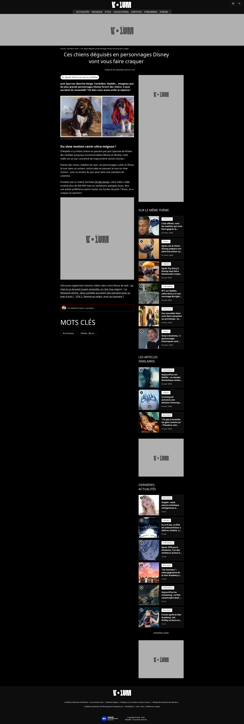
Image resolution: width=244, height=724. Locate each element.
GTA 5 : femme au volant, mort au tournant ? (100, 296)
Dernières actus (73, 49)
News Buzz (87, 333)
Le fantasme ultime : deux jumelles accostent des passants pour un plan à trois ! (95, 293)
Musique (97, 11)
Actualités (82, 11)
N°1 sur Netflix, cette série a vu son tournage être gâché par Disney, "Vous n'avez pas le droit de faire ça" (172, 297)
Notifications (129, 706)
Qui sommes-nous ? (97, 702)
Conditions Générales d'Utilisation (76, 702)
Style (108, 11)
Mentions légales (112, 702)
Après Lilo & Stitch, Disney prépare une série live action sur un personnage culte (171, 251)
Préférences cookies (153, 706)
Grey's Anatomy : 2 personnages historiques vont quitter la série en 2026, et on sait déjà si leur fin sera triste (172, 342)
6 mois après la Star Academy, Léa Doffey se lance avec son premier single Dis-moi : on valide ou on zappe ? (172, 621)
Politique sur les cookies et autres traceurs (135, 702)
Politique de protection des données (165, 702)
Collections (121, 11)
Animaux (68, 333)
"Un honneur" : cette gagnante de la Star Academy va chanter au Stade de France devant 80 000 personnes (172, 576)
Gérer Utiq (140, 706)
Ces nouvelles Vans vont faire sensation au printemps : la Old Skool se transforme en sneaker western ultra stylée (172, 321)
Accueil (62, 49)
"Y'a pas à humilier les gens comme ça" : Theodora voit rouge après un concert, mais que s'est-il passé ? (171, 426)
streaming (150, 11)
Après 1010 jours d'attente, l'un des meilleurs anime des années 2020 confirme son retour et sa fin (172, 554)
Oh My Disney (102, 181)
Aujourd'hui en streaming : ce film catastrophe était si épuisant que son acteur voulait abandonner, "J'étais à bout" (172, 600)
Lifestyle (136, 11)
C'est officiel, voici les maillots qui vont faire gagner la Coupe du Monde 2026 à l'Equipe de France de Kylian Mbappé (172, 232)
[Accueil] (122, 5)
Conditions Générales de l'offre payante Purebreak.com (103, 706)
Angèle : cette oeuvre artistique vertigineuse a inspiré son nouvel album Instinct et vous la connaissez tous (171, 510)
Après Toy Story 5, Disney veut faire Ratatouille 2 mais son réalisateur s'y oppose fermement (171, 274)
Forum (164, 11)
